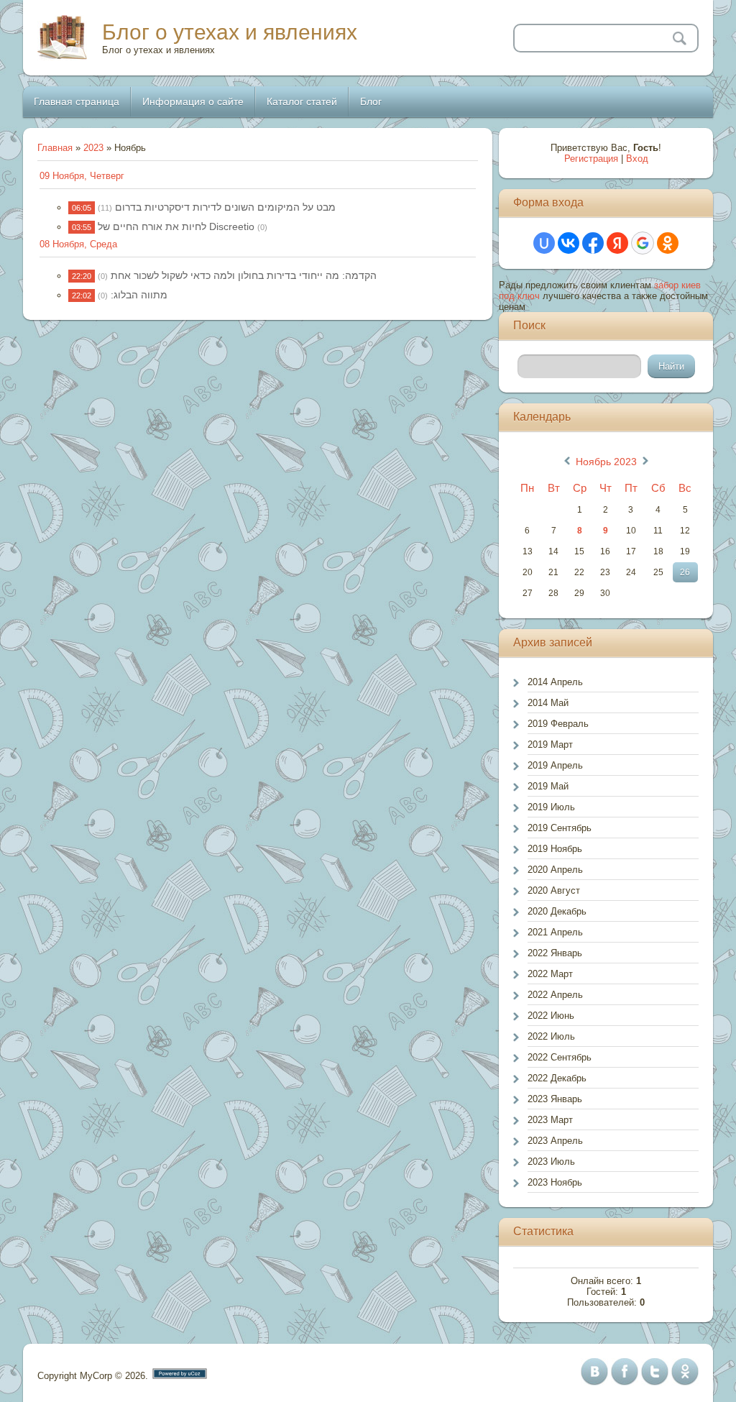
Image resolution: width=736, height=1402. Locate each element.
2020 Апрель (555, 869)
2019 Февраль (558, 723)
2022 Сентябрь (560, 1057)
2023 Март (550, 1119)
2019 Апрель (555, 765)
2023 (93, 147)
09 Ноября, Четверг (82, 175)
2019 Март (550, 744)
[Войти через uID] (544, 243)
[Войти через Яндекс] (617, 243)
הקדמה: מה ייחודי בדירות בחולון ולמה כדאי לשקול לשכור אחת (244, 275)
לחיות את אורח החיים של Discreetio (176, 226)
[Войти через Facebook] (593, 243)
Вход (637, 158)
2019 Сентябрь (560, 828)
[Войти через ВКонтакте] (568, 243)
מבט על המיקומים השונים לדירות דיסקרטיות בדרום (225, 207)
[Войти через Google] (642, 243)
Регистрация (591, 158)
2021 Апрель (555, 932)
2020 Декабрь (557, 911)
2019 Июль (551, 807)
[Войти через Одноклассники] (667, 243)
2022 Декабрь (557, 1078)
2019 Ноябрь (555, 848)
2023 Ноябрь (555, 1182)
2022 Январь (555, 953)
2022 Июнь (551, 1015)
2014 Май (548, 702)
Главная (55, 147)
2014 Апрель (555, 682)
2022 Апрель (555, 994)
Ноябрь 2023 (606, 461)
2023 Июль (551, 1161)
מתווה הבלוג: (139, 295)
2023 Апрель (555, 1140)
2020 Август (554, 890)
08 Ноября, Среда (78, 244)
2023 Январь (555, 1099)
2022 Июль (551, 1036)
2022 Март (550, 973)
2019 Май (548, 786)
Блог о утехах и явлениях (229, 32)
